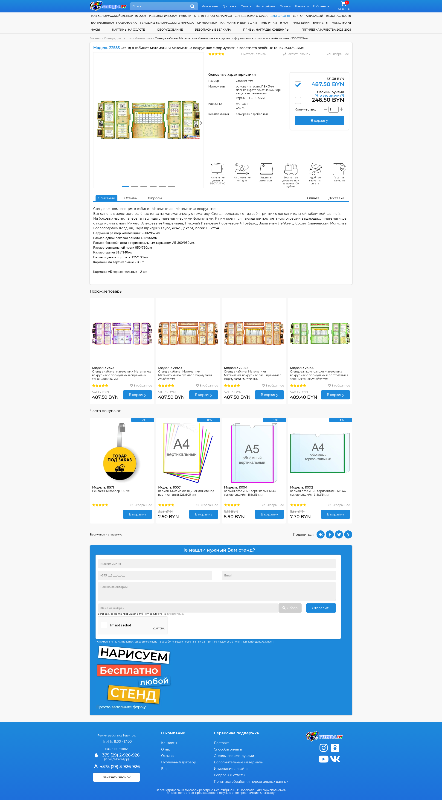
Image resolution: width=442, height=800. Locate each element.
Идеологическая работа (170, 15)
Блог (165, 769)
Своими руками (329, 93)
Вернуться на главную (106, 534)
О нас (166, 749)
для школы (280, 15)
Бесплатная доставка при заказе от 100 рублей (290, 182)
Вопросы (154, 198)
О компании (173, 733)
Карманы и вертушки (238, 22)
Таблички (268, 22)
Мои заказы (209, 6)
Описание (106, 198)
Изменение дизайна (231, 769)
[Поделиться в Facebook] (330, 534)
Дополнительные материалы (238, 762)
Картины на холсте (128, 29)
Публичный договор (178, 762)
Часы (95, 29)
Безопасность (338, 15)
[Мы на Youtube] (323, 759)
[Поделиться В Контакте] (321, 534)
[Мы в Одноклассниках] (335, 747)
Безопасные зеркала (213, 29)
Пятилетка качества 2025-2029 (326, 29)
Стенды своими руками (234, 756)
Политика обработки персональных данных (251, 782)
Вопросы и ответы (229, 775)
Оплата (246, 6)
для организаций (308, 15)
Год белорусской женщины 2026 (118, 15)
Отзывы (285, 6)
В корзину (137, 395)
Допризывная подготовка (114, 22)
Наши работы (265, 6)
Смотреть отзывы (253, 54)
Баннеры (320, 22)
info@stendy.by (175, 614)
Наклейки (301, 22)
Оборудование (170, 29)
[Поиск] (192, 6)
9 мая (284, 22)
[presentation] (201, 123)
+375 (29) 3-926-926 (119, 766)
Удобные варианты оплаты (315, 180)
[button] (125, 186)
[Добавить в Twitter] (339, 534)
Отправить (321, 608)
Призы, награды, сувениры (266, 29)
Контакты (302, 6)
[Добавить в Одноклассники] (348, 534)
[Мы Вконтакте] (335, 759)
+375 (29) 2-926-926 (119, 755)
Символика (207, 22)
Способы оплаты (228, 749)
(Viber (108, 759)
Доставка (229, 6)
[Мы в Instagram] (323, 747)
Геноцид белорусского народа (167, 22)
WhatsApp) (121, 759)
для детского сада (251, 15)
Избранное (321, 6)
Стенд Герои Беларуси (213, 15)
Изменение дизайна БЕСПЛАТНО (217, 180)
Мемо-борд (341, 22)
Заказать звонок (298, 54)
